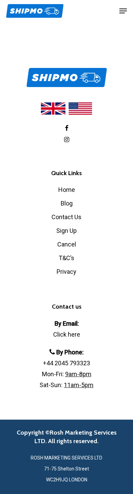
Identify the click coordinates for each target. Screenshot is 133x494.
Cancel (66, 244)
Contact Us (66, 217)
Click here (66, 334)
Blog (67, 203)
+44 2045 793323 (66, 363)
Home (66, 189)
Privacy (66, 271)
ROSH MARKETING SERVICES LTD (66, 458)
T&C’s (66, 258)
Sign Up (66, 230)
